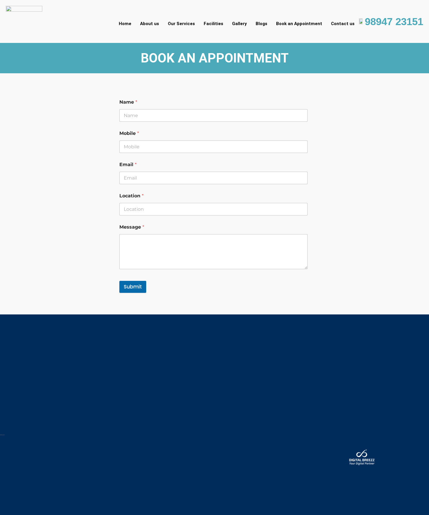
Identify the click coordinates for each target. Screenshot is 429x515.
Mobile (129, 133)
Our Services (181, 23)
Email (128, 164)
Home (125, 23)
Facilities (213, 23)
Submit (133, 286)
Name (128, 102)
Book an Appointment (299, 23)
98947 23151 (394, 21)
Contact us (343, 23)
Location (131, 196)
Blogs (261, 23)
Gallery (239, 23)
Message (131, 227)
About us (149, 23)
